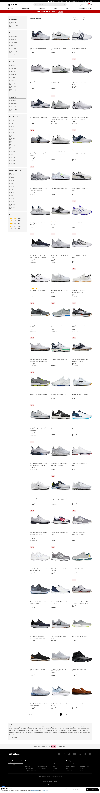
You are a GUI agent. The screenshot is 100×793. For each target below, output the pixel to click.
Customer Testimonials (70, 766)
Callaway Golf (55, 764)
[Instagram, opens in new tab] (64, 754)
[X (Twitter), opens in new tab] (80, 754)
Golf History (68, 768)
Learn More (62, 746)
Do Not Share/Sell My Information (55, 779)
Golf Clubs (82, 768)
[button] (65, 5)
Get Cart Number (50, 784)
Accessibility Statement (47, 781)
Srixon (54, 766)
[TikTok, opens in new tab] (69, 754)
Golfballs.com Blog (70, 763)
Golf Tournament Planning (43, 766)
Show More (14, 55)
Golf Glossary (68, 764)
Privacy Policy (35, 790)
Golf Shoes (82, 770)
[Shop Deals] (50, 11)
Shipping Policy (60, 778)
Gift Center (40, 763)
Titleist (54, 770)
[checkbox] (17, 218)
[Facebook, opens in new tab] (59, 754)
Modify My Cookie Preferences (75, 789)
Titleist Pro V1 (69, 770)
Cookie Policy (44, 790)
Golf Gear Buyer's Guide (43, 764)
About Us (27, 763)
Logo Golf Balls (82, 763)
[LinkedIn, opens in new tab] (85, 754)
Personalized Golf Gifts (84, 766)
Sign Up (10, 767)
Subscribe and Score (42, 768)
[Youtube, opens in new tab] (74, 754)
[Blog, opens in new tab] (90, 754)
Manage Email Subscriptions (30, 770)
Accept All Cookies (92, 789)
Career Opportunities (29, 768)
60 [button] (83, 19)
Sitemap (55, 781)
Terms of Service (40, 778)
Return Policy (53, 778)
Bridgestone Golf (56, 763)
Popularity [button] (76, 19)
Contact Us (27, 764)
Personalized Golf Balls (84, 764)
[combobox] (49, 4)
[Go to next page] (66, 714)
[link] (83, 5)
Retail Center (27, 766)
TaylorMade (55, 768)
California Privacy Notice (43, 779)
